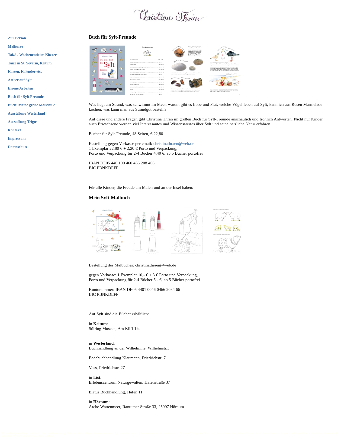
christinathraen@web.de (173, 143)
